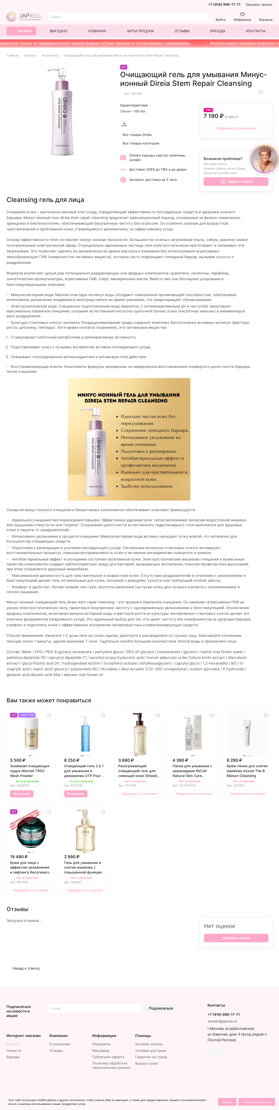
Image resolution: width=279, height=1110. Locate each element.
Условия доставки (150, 1051)
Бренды (13, 1057)
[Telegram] (212, 1053)
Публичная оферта (108, 1057)
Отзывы (56, 1051)
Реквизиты (101, 1044)
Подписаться (161, 1008)
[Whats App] (221, 1053)
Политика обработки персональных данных (111, 1065)
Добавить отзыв (236, 938)
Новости (14, 1051)
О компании (59, 1044)
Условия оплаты (149, 1044)
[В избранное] (260, 92)
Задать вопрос (240, 181)
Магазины (100, 1051)
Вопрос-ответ (147, 1063)
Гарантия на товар (151, 1057)
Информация (104, 1035)
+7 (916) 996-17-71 (224, 5)
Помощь (143, 1035)
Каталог (13, 1044)
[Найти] (204, 17)
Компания (58, 1035)
